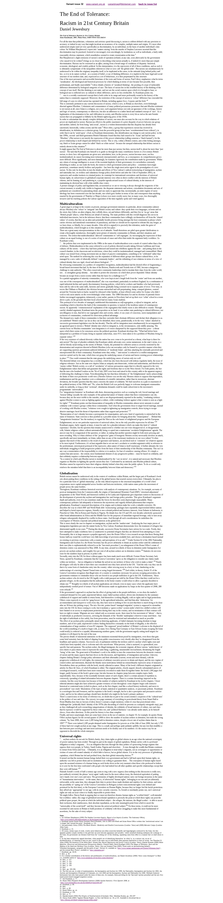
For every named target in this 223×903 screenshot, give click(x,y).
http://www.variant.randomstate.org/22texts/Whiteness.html (139, 848)
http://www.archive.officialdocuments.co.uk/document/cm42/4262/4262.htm (87, 819)
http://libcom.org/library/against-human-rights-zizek (79, 900)
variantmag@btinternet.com (122, 4)
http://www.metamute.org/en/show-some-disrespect (95, 858)
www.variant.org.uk (95, 4)
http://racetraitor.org (97, 850)
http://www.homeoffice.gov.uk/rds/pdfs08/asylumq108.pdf (81, 883)
